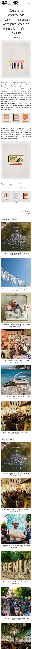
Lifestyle (16, 38)
